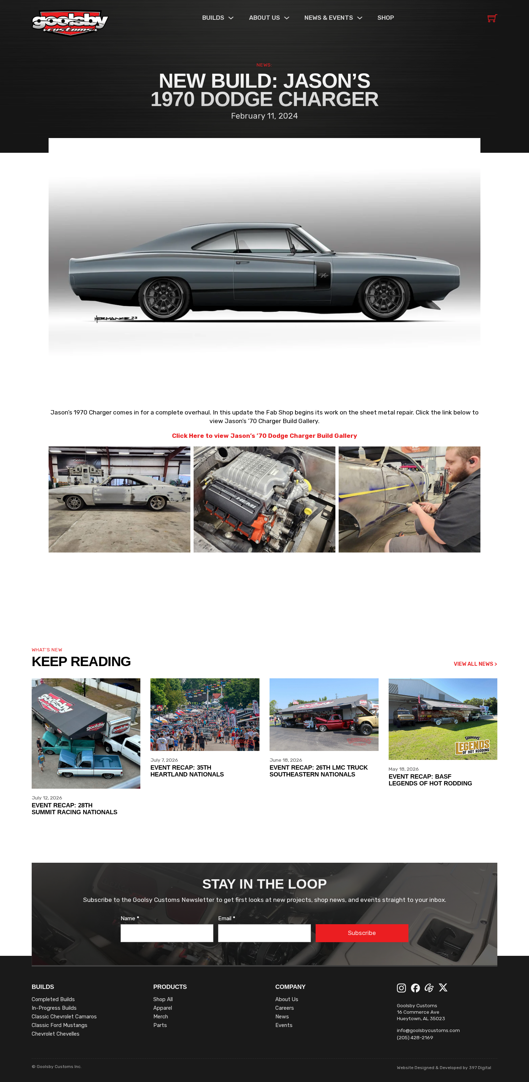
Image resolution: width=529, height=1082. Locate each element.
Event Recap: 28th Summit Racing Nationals (74, 809)
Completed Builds (53, 999)
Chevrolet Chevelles (56, 1034)
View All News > (475, 664)
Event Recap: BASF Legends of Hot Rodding (430, 780)
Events (284, 1025)
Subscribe (362, 932)
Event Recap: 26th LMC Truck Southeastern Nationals (319, 771)
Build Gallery (336, 435)
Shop (385, 17)
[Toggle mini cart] (492, 18)
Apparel (162, 1008)
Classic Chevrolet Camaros (64, 1016)
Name (130, 918)
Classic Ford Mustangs (59, 1025)
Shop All (163, 999)
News (282, 1016)
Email (226, 918)
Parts (160, 1025)
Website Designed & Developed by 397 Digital (444, 1067)
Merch (160, 1016)
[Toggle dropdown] (231, 17)
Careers (284, 1008)
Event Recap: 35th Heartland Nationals (187, 771)
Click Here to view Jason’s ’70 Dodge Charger (244, 435)
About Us (286, 999)
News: (264, 65)
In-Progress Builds (54, 1008)
